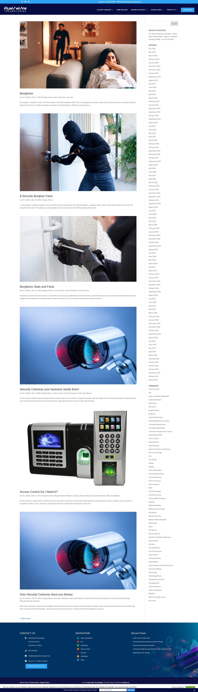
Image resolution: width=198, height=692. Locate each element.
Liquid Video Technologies (95, 682)
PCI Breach (153, 530)
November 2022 (154, 70)
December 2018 (154, 235)
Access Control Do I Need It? (39, 491)
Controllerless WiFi (155, 435)
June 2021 (152, 130)
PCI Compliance (154, 534)
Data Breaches (154, 445)
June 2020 (152, 172)
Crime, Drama (59, 290)
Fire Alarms (153, 460)
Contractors (156, 10)
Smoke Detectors (155, 558)
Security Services (104, 10)
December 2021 (154, 108)
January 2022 (154, 105)
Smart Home (153, 555)
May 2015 (152, 348)
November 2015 (154, 327)
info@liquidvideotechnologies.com (39, 656)
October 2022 (154, 73)
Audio (82, 660)
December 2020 (154, 151)
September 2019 (155, 203)
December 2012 (154, 373)
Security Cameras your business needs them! (49, 389)
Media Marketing (155, 505)
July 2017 (152, 267)
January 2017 (154, 277)
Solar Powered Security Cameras (161, 565)
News (151, 526)
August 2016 (153, 295)
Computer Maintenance (157, 424)
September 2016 (155, 292)
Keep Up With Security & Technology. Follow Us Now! (80, 690)
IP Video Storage (155, 491)
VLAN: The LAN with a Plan (141, 638)
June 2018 (152, 256)
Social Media (153, 562)
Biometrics (152, 407)
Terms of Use (24, 682)
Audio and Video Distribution (159, 396)
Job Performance (155, 495)
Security (70, 97)
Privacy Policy (34, 682)
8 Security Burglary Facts (36, 196)
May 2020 (152, 175)
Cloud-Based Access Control (159, 421)
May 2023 (152, 52)
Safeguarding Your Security (141, 653)
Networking (153, 523)
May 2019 (152, 218)
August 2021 (153, 122)
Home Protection (60, 97)
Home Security (122, 10)
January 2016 (154, 320)
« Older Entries (25, 618)
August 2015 (153, 337)
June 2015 (152, 344)
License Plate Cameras (157, 498)
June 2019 (152, 214)
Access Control (48, 496)
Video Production (155, 586)
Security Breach (86, 496)
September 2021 (155, 119)
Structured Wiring (155, 569)
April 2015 (152, 352)
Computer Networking (156, 428)
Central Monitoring (155, 417)
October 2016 (154, 288)
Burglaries (26, 93)
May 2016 (152, 306)
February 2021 (154, 144)
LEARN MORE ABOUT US (36, 666)
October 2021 (154, 115)
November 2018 (154, 239)
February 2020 (154, 186)
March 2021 (153, 140)
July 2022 (152, 84)
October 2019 (154, 200)
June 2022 (152, 87)
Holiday (151, 467)
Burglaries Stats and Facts (37, 286)
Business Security (138, 10)
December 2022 (154, 66)
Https (150, 488)
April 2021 (152, 137)
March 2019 (153, 225)
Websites (152, 593)
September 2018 (155, 246)
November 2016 (154, 285)
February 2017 (154, 274)
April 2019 (152, 221)
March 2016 (153, 313)
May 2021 (152, 133)
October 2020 (154, 158)
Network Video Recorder (157, 519)
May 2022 (152, 91)
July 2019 (152, 211)
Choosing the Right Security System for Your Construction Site (152, 649)
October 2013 (154, 366)
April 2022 (152, 94)
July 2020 (152, 168)
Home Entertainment (156, 474)
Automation (153, 403)
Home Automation (155, 470)
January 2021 (154, 147)
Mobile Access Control (157, 509)
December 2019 (154, 193)
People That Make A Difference (160, 537)
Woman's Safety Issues (157, 597)
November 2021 (154, 112)
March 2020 (153, 182)
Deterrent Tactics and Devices (72, 598)
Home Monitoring (90, 598)
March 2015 (153, 355)
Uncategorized (154, 583)
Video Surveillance (85, 393)
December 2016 (154, 281)
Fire (150, 456)
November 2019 (154, 196)
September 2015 (155, 334)
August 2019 (153, 207)
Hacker (151, 463)
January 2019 (154, 232)
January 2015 (154, 362)
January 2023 (154, 63)
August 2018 (153, 249)
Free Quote (187, 10)
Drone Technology (155, 452)
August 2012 (153, 380)
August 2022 (153, 80)
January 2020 (154, 189)
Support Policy (45, 682)
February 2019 (154, 228)
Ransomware (153, 541)
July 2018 (152, 253)
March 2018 (153, 263)
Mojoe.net (126, 682)
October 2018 (154, 242)
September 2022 (155, 77)
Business (69, 496)
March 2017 (153, 271)
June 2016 (152, 302)
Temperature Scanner (156, 579)
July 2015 (152, 341)
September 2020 (155, 161)
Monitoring (126, 598)
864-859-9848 (32, 650)
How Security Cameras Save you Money (46, 594)
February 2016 (154, 316)
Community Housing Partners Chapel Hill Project (148, 642)
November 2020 (154, 154)
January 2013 (154, 369)
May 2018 (152, 260)
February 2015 (154, 359)
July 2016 (152, 299)
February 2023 (154, 59)
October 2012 (154, 376)
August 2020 (153, 165)
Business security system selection (143, 645)
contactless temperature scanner (160, 431)
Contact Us (171, 10)
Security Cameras (70, 393)
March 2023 (153, 56)
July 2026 (152, 48)
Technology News (155, 576)
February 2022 (154, 101)
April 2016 (152, 309)
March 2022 (153, 98)
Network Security (155, 516)
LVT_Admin (26, 97)
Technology (153, 572)
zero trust (152, 600)
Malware (152, 502)
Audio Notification (155, 400)
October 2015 (154, 330)
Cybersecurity (154, 442)
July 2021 (152, 126)
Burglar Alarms (48, 97)
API (150, 393)
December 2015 (154, 323)
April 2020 (152, 179)
